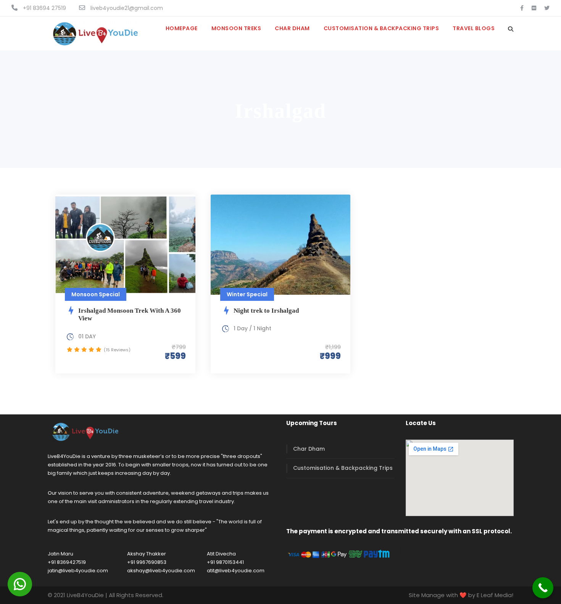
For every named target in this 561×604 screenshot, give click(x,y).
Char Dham (292, 28)
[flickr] (534, 8)
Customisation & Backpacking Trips (381, 28)
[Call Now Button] (542, 587)
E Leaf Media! (495, 595)
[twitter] (547, 8)
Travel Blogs (474, 28)
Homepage (182, 28)
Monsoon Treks (236, 28)
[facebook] (522, 8)
